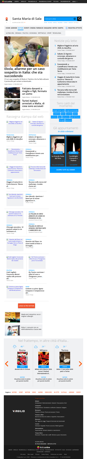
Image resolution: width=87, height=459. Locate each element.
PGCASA (55, 1)
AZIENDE (14, 28)
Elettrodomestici (46, 403)
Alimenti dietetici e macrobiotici (51, 430)
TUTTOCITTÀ (58, 449)
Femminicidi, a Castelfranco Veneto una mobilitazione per (35, 153)
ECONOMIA (33, 33)
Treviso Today (10, 141)
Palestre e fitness (39, 412)
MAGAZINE (48, 28)
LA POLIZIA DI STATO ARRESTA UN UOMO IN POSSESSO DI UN (37, 216)
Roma (22, 350)
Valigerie (64, 407)
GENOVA (70, 22)
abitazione (66, 117)
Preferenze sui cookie (56, 454)
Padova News (32, 188)
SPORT (49, 33)
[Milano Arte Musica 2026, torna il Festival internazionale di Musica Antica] (43, 358)
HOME (8, 28)
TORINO (65, 22)
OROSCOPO (48, 392)
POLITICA (25, 33)
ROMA (45, 22)
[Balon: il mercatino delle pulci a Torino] (65, 358)
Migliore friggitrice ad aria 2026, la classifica (14, 138)
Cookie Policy (45, 454)
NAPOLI (55, 22)
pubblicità (57, 114)
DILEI (63, 449)
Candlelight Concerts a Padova (73, 158)
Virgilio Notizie (8, 84)
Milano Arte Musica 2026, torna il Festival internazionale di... (43, 371)
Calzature (58, 407)
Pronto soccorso (50, 426)
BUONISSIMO (40, 451)
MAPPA (60, 28)
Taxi (36, 421)
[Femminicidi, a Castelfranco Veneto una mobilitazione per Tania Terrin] (14, 152)
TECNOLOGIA (57, 33)
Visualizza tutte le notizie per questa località (22, 380)
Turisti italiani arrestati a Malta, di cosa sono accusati (33, 103)
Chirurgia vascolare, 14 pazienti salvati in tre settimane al (14, 229)
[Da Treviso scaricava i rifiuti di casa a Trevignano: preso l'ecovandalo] (37, 259)
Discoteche (63, 435)
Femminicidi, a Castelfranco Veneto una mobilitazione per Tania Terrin (67, 67)
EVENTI (26, 28)
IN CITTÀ (56, 392)
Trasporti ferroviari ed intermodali (55, 421)
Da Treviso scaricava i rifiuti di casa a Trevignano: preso (36, 274)
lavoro (63, 114)
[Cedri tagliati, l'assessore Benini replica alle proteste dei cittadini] (14, 259)
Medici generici (59, 426)
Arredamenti (38, 403)
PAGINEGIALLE (32, 1)
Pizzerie (43, 435)
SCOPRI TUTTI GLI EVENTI (65, 170)
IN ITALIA (76, 22)
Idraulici (54, 403)
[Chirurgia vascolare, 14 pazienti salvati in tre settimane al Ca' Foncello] (14, 213)
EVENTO (22, 367)
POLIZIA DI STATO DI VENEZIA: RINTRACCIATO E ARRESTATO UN (37, 228)
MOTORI (27, 392)
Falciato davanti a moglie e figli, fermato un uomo (34, 91)
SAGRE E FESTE (58, 153)
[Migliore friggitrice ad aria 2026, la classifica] (14, 122)
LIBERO (16, 1)
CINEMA (33, 28)
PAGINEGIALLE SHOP (45, 1)
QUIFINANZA (75, 449)
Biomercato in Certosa (22, 369)
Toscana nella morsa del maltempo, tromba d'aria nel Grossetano (67, 92)
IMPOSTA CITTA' (51, 444)
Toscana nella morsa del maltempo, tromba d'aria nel (37, 184)
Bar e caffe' (48, 435)
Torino (64, 350)
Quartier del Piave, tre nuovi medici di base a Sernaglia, (34, 243)
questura (69, 120)
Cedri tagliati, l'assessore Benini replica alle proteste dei (13, 275)
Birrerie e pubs (56, 435)
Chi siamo (23, 454)
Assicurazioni (60, 416)
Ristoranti (37, 435)
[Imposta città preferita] (7, 19)
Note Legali (30, 454)
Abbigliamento (39, 407)
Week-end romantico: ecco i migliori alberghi (31, 315)
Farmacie (37, 426)
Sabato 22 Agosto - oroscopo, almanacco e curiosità (37, 139)
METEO (54, 28)
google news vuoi (58, 110)
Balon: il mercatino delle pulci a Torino (65, 370)
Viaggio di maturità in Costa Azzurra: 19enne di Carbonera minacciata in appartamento (68, 80)
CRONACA (18, 33)
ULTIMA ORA (10, 33)
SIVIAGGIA (69, 449)
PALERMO (60, 22)
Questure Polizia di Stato (35, 220)
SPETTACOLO (42, 33)
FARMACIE (39, 28)
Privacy (37, 454)
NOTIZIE (20, 28)
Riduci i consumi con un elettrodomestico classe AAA (31, 328)
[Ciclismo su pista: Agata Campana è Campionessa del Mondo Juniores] (14, 288)
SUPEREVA (47, 451)
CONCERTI (73, 153)
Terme (58, 412)
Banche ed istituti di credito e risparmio (46, 416)
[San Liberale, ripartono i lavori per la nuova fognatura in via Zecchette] (14, 196)
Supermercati (38, 430)
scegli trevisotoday (72, 110)
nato (59, 117)
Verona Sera (9, 280)
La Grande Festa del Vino (58, 157)
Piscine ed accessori (50, 412)
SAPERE (40, 392)
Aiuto (65, 454)
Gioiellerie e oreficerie (50, 407)
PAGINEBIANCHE (65, 1)
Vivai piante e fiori (62, 403)
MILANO (50, 22)
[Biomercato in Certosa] (22, 358)
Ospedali (43, 426)
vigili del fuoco (75, 117)
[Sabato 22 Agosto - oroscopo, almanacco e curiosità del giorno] (37, 123)
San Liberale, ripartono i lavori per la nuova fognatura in (34, 198)
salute (75, 114)
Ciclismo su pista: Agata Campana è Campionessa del (35, 291)
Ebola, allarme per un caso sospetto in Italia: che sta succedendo (24, 72)
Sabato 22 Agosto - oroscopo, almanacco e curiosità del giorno (66, 56)
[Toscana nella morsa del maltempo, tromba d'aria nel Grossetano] (37, 168)
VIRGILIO (23, 1)
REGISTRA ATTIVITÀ (75, 28)
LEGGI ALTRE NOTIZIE (26, 306)
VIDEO (34, 392)
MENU (74, 1)
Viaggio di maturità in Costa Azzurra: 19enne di (14, 184)
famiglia (61, 120)
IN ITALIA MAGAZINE (40, 444)
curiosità (69, 114)
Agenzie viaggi (42, 421)
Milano (43, 350)
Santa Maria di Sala (26, 18)
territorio (54, 117)
